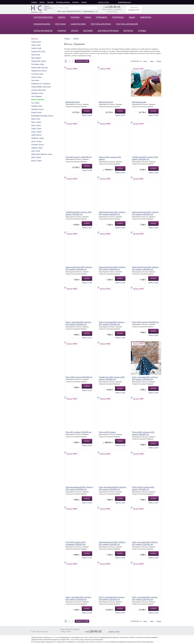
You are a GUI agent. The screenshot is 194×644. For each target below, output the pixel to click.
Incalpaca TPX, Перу (38, 51)
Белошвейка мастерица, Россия (42, 115)
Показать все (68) (82, 61)
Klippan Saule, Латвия (38, 61)
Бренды (76, 38)
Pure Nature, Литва (37, 64)
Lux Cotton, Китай (37, 74)
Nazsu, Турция (36, 122)
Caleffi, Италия (36, 135)
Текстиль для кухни (101, 24)
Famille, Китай (36, 42)
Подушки (74, 17)
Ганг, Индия (35, 80)
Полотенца (118, 17)
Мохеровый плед (73, 102)
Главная (34, 2)
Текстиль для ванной (127, 24)
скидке (159, 61)
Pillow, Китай (35, 54)
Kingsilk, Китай (36, 112)
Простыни (60, 24)
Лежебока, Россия (37, 109)
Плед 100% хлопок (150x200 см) (145, 322)
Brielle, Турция (36, 157)
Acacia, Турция (36, 131)
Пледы (87, 17)
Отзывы (84, 2)
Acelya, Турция (36, 141)
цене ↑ (145, 61)
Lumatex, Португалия (38, 90)
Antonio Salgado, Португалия (41, 86)
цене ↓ (152, 61)
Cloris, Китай (35, 151)
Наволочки (145, 17)
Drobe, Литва (35, 119)
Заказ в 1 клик (87, 115)
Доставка (50, 2)
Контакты (75, 2)
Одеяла (61, 17)
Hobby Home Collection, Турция (41, 154)
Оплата (42, 2)
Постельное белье (43, 17)
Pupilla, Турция (36, 128)
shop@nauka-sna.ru (124, 2)
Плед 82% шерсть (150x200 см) (79, 157)
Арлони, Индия (36, 77)
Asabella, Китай (36, 106)
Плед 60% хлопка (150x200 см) (78, 432)
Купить (87, 111)
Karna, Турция (36, 125)
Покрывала (101, 17)
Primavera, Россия (37, 144)
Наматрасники (78, 24)
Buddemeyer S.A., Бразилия (40, 83)
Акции (132, 17)
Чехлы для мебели (43, 31)
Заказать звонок (103, 2)
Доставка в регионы (63, 2)
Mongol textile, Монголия (39, 67)
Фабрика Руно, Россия (39, 70)
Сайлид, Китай (36, 48)
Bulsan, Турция (36, 160)
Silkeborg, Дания (36, 148)
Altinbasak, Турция (37, 138)
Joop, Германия (36, 96)
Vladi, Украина (36, 58)
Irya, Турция (35, 103)
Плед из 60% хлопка (107, 432)
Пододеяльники (42, 24)
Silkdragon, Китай (37, 93)
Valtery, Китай (36, 45)
